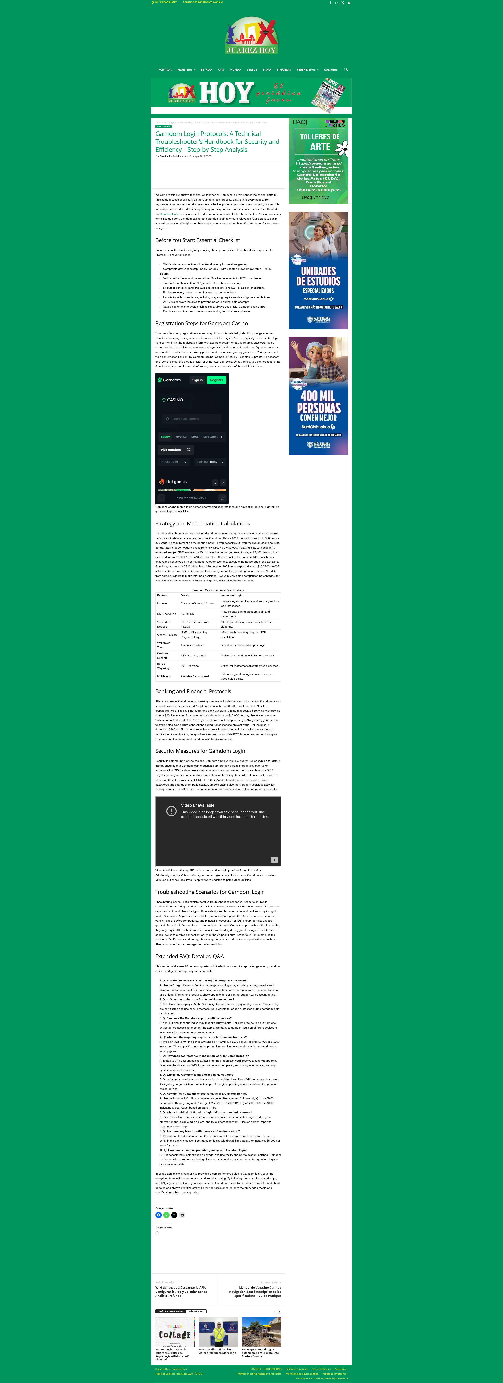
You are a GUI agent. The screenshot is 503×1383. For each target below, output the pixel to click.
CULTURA (330, 69)
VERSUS (252, 69)
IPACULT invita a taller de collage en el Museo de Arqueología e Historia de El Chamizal (172, 1354)
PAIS (221, 69)
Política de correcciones (334, 1373)
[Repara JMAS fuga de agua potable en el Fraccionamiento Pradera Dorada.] (261, 1332)
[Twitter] (343, 3)
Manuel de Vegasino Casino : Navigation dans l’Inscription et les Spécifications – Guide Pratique (255, 1291)
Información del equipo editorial (302, 1373)
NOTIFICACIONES (273, 1368)
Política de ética (304, 1378)
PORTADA (165, 69)
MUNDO (235, 69)
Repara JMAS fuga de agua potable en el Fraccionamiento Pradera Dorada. (260, 1353)
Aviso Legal (340, 1368)
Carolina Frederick (170, 156)
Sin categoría (170, 122)
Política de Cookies (321, 1368)
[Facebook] (330, 3)
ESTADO (206, 69)
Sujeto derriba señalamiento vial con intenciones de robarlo (217, 1351)
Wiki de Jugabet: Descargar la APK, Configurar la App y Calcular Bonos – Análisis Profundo (182, 1291)
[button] (346, 69)
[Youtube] (349, 3)
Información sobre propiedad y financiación (259, 1373)
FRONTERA (184, 69)
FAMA (267, 69)
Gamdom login (169, 213)
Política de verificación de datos (332, 1378)
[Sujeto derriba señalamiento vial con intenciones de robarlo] (218, 1332)
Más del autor (196, 1311)
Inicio (158, 122)
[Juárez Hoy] (251, 35)
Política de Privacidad (297, 1368)
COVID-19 (256, 1368)
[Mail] (336, 3)
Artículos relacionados (171, 1311)
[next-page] (279, 1311)
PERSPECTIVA (306, 69)
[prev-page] (274, 1311)
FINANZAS (284, 69)
